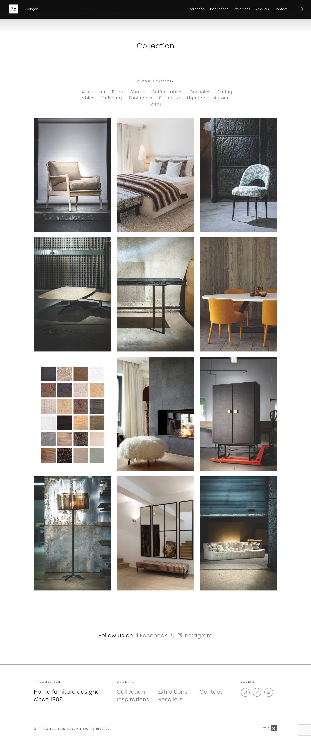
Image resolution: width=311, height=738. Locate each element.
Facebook (152, 635)
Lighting (197, 98)
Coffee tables (168, 92)
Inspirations (219, 9)
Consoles (201, 92)
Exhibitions (242, 9)
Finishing (112, 98)
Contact (281, 9)
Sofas (155, 104)
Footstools (141, 98)
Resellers (262, 9)
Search (302, 8)
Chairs (138, 92)
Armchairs (94, 92)
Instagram (197, 635)
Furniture (170, 98)
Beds (118, 92)
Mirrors (220, 98)
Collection (197, 9)
